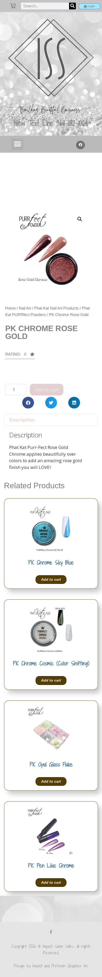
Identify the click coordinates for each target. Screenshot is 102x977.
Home (10, 308)
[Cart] (13, 6)
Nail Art (25, 308)
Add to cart (46, 390)
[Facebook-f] (51, 932)
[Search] (72, 6)
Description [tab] (22, 420)
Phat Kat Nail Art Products (56, 308)
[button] (17, 144)
